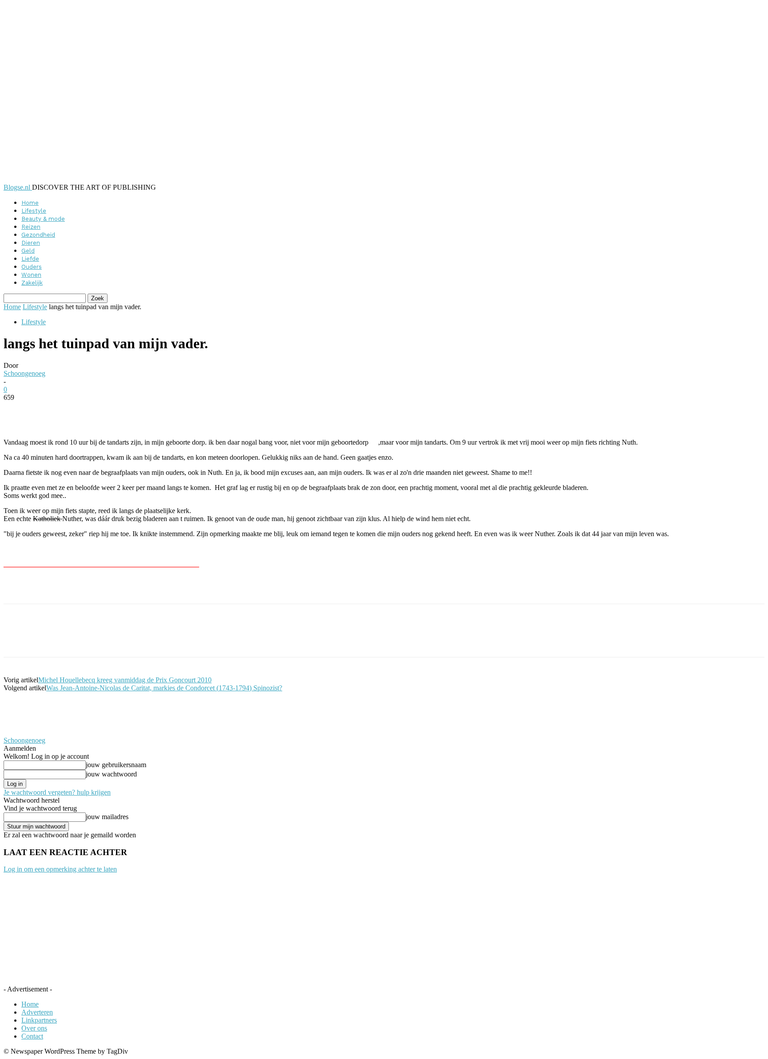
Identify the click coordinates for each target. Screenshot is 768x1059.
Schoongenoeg (24, 373)
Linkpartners (39, 1020)
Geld (28, 250)
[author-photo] (25, 732)
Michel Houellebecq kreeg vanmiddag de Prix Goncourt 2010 (125, 680)
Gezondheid (38, 234)
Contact (32, 1036)
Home (30, 202)
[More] (220, 411)
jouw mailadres (107, 816)
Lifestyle (33, 210)
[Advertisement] (108, 588)
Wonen (31, 274)
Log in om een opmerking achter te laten (60, 869)
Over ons (34, 1028)
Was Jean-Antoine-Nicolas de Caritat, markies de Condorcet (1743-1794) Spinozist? (164, 688)
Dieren (30, 242)
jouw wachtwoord (111, 774)
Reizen (30, 226)
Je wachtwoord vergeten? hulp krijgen (57, 792)
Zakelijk (32, 282)
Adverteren (37, 1012)
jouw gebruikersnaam (116, 764)
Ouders (31, 266)
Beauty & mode (43, 218)
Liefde (30, 258)
